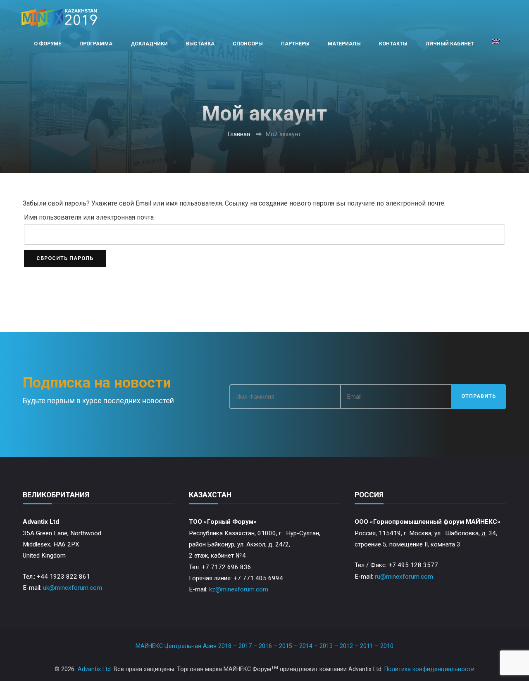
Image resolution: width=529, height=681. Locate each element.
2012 (346, 646)
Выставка (200, 43)
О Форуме (47, 43)
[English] (496, 44)
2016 (265, 646)
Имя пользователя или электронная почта (89, 217)
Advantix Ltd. (95, 669)
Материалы (344, 43)
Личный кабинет (450, 43)
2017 (245, 646)
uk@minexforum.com (72, 587)
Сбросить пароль (64, 258)
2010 (386, 646)
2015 (285, 646)
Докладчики (149, 43)
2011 (366, 646)
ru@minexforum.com (404, 576)
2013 (326, 646)
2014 (305, 646)
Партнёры (295, 43)
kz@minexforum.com (238, 589)
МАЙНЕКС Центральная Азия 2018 (183, 646)
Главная (239, 134)
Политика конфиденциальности (429, 669)
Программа (95, 43)
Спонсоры (248, 43)
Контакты (393, 43)
